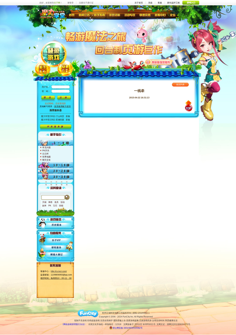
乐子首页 (139, 3)
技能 (61, 205)
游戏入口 (190, 2)
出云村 (45, 153)
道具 (56, 202)
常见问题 (46, 147)
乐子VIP (56, 240)
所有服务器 (55, 127)
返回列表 (180, 84)
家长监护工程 (173, 3)
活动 (62, 202)
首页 (71, 14)
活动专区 (130, 14)
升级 (44, 202)
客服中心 (160, 14)
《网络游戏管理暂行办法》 (73, 324)
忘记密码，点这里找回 (55, 103)
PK (49, 205)
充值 (150, 3)
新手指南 (99, 14)
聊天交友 (46, 160)
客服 (160, 3)
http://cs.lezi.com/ (59, 271)
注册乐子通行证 (86, 3)
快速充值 (145, 14)
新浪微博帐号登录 (62, 106)
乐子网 (57, 3)
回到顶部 (188, 105)
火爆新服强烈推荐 (159, 62)
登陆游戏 (54, 54)
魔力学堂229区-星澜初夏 (52, 120)
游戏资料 (114, 14)
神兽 (50, 202)
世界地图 (46, 157)
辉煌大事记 (56, 254)
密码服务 (56, 247)
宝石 (55, 205)
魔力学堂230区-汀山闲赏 (52, 116)
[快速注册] (64, 99)
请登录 (70, 3)
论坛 (173, 14)
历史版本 (56, 225)
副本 (44, 205)
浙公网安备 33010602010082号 (128, 328)
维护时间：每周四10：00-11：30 (56, 278)
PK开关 (45, 150)
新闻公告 (84, 14)
